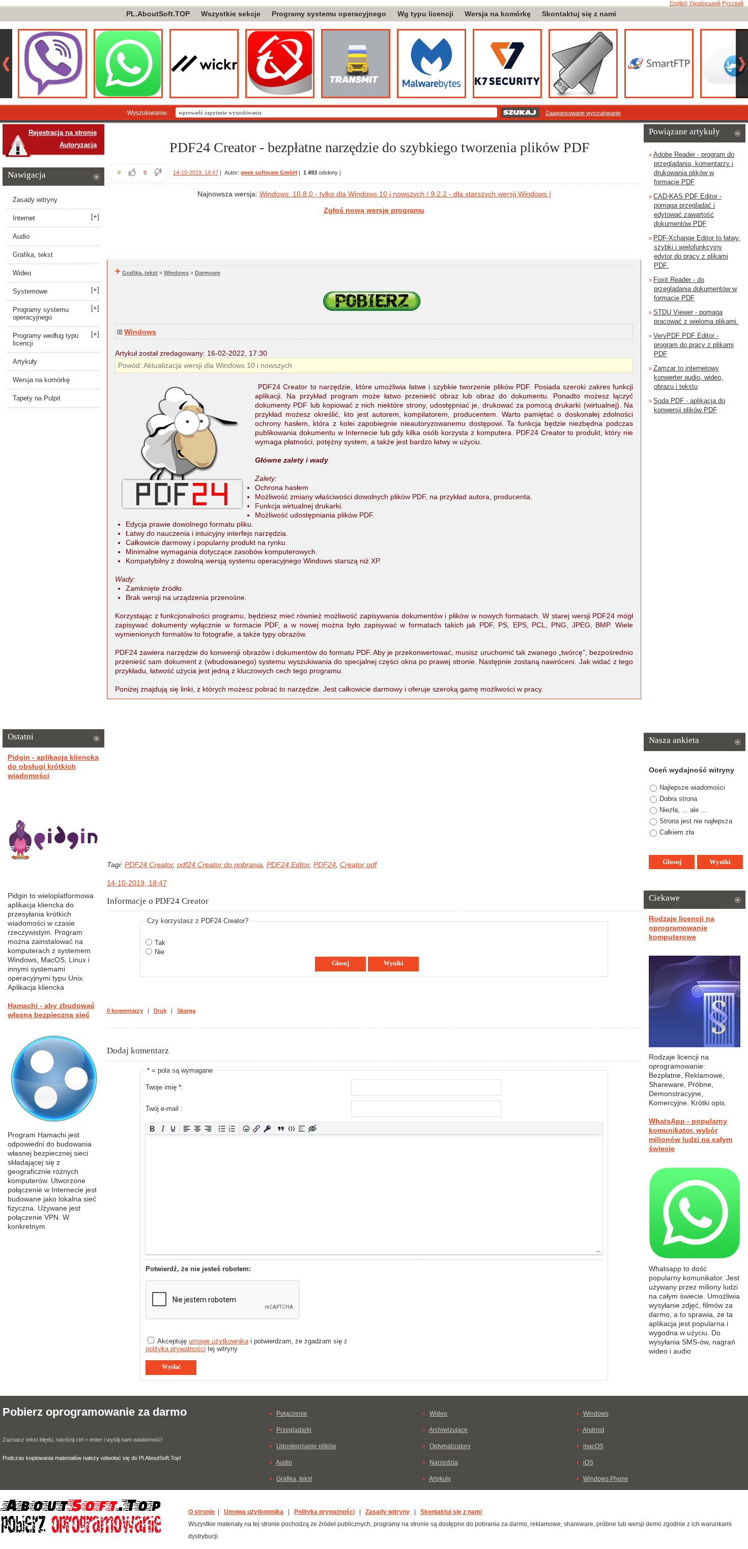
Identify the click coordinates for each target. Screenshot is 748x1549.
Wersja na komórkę (498, 14)
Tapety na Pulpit (37, 398)
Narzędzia (443, 1462)
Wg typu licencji (425, 14)
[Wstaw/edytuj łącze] (256, 1128)
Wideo (22, 273)
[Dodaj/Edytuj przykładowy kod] (291, 1128)
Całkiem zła (676, 832)
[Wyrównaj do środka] (197, 1128)
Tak (160, 942)
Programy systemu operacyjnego (329, 14)
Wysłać (171, 1366)
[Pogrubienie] (152, 1128)
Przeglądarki (293, 1429)
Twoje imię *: (164, 1087)
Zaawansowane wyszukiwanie (583, 113)
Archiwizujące (448, 1429)
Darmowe (207, 273)
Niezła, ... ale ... (683, 810)
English (678, 3)
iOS (588, 1462)
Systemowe (30, 291)
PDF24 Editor (288, 864)
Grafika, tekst (140, 273)
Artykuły (25, 361)
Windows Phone (605, 1478)
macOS (593, 1446)
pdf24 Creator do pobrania (220, 864)
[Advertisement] (374, 235)
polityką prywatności (176, 1349)
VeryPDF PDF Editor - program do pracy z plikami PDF (693, 345)
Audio (21, 236)
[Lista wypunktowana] (222, 1128)
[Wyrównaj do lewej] (187, 1128)
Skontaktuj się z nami (579, 14)
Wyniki (393, 963)
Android (594, 1429)
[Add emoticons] (246, 1128)
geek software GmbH (269, 172)
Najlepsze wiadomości (692, 787)
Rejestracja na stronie (62, 132)
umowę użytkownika (218, 1341)
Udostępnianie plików (306, 1446)
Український (705, 3)
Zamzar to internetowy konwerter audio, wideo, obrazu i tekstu (688, 377)
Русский (732, 3)
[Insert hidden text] (312, 1128)
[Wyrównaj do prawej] (208, 1128)
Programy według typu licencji (45, 339)
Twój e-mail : (164, 1108)
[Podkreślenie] (173, 1128)
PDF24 (324, 864)
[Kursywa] (162, 1128)
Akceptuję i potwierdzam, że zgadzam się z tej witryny (247, 1345)
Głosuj (340, 963)
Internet (24, 218)
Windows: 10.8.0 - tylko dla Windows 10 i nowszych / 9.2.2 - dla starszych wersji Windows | (405, 194)
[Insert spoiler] (302, 1128)
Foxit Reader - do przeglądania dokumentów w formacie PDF (695, 289)
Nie (159, 952)
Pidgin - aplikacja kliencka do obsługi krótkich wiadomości (53, 766)
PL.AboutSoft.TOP (158, 14)
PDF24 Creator (149, 864)
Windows (176, 273)
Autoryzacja (78, 145)
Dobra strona (678, 798)
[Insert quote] (281, 1128)
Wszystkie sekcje (231, 14)
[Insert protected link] (267, 1128)
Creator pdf (358, 864)
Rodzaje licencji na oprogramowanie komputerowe (681, 927)
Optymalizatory (450, 1446)
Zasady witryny (35, 200)
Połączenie (291, 1413)
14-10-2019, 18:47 (195, 172)
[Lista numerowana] (232, 1128)
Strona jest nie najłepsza (695, 821)
